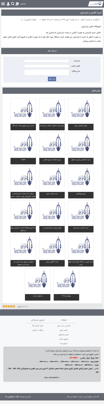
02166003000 (43, 361)
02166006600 (64, 361)
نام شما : (76, 60)
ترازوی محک (63, 339)
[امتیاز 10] (14, 306)
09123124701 (88, 365)
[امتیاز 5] (8, 306)
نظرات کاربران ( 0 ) (28, 19)
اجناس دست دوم (63, 325)
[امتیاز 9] (13, 306)
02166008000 (75, 361)
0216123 (23, 4)
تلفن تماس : (75, 66)
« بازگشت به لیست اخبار (90, 19)
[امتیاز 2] (4, 306)
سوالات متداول (37, 330)
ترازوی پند (63, 343)
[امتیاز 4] (7, 306)
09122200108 (69, 365)
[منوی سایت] (52, 4)
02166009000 (85, 361)
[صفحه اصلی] (96, 3)
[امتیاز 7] (10, 306)
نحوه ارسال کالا (38, 325)
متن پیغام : (75, 71)
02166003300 (54, 361)
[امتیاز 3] (5, 306)
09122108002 (78, 365)
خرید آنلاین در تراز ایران (90, 12)
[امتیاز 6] (9, 306)
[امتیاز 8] (12, 306)
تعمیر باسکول (64, 334)
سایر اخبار (96, 90)
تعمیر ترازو (64, 330)
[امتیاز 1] (3, 306)
